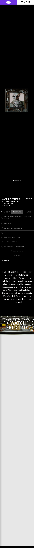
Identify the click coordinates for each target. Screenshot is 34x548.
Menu (27, 2)
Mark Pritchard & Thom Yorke (11, 200)
